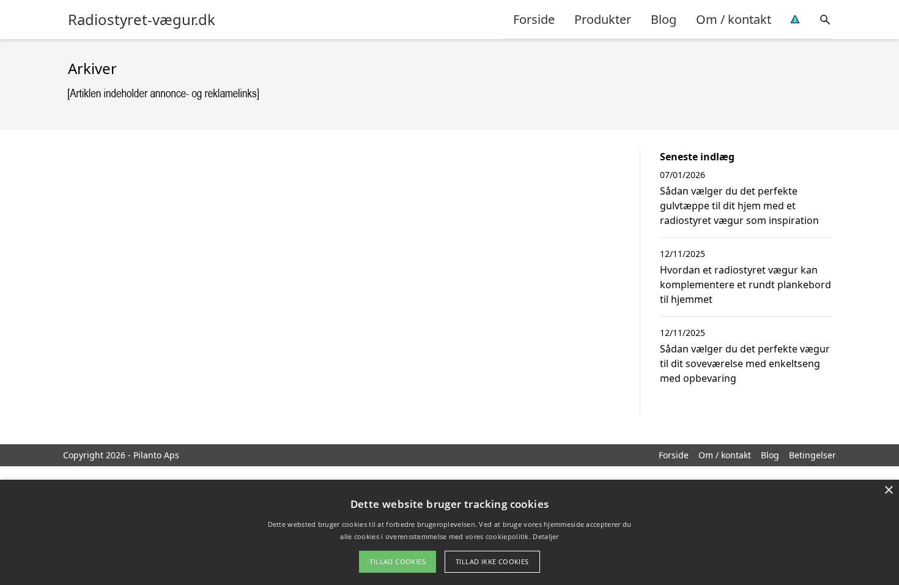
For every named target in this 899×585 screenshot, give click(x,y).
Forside (534, 19)
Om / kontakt (733, 19)
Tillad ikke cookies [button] (492, 561)
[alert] (449, 532)
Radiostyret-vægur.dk (141, 19)
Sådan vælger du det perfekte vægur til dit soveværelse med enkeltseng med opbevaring (745, 363)
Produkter (602, 19)
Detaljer (545, 536)
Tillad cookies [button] (397, 561)
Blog (663, 19)
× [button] (888, 490)
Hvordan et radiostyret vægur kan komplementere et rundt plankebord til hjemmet (745, 284)
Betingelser (812, 455)
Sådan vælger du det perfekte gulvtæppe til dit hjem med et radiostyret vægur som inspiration (739, 205)
